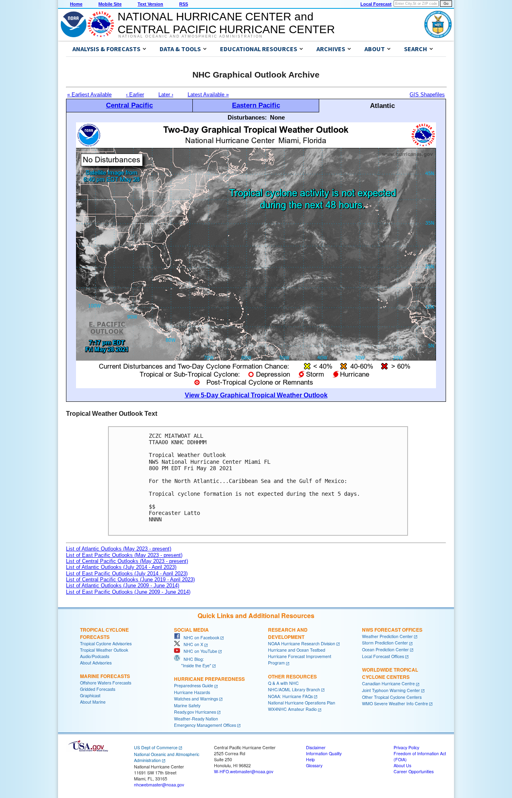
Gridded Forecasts (97, 689)
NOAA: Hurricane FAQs (290, 696)
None (277, 117)
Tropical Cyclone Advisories (106, 643)
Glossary (314, 765)
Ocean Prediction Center (385, 649)
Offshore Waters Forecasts (105, 683)
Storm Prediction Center (385, 643)
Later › (165, 95)
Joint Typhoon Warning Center (391, 690)
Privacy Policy (406, 747)
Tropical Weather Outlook (104, 650)
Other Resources (292, 676)
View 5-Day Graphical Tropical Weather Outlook (256, 395)
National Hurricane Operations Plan (301, 703)
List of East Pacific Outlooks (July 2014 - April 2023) (127, 574)
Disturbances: (247, 117)
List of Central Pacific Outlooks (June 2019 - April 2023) (130, 580)
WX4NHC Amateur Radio (292, 709)
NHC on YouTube (198, 651)
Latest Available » (208, 95)
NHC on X (191, 644)
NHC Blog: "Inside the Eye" (192, 662)
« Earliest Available (89, 95)
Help (310, 759)
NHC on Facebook (199, 637)
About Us (402, 765)
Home (76, 4)
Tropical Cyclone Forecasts (104, 633)
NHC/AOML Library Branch (294, 689)
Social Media (191, 629)
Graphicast (90, 695)
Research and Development (288, 633)
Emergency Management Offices (205, 725)
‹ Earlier (135, 95)
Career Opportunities (414, 771)
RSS (183, 4)
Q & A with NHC (283, 683)
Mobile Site (110, 4)
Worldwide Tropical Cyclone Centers (390, 673)
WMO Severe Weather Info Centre (395, 703)
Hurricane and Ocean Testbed (296, 650)
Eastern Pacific (256, 105)
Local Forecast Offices (383, 656)
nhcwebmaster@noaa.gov (159, 785)
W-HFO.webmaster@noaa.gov (243, 771)
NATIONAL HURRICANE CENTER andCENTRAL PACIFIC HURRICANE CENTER (226, 23)
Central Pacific (129, 105)
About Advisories (96, 663)
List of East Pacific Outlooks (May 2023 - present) (124, 555)
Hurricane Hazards (192, 692)
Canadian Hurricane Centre (388, 683)
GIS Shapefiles (427, 95)
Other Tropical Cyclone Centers (392, 697)
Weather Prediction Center (387, 636)
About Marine (93, 702)
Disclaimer (316, 747)
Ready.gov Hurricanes (195, 712)
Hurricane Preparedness (209, 678)
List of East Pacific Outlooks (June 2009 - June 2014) (128, 592)
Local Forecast (376, 4)
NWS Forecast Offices (392, 629)
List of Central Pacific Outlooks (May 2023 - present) (127, 561)
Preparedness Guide (193, 685)
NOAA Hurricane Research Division (301, 643)
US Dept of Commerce (156, 747)
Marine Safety (187, 705)
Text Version (150, 4)
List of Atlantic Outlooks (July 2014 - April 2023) (121, 567)
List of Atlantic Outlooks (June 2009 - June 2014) (122, 586)
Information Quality (324, 753)
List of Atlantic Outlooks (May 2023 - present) (118, 549)
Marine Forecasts (105, 676)
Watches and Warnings (196, 699)
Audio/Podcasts (94, 656)
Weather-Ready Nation (196, 719)
